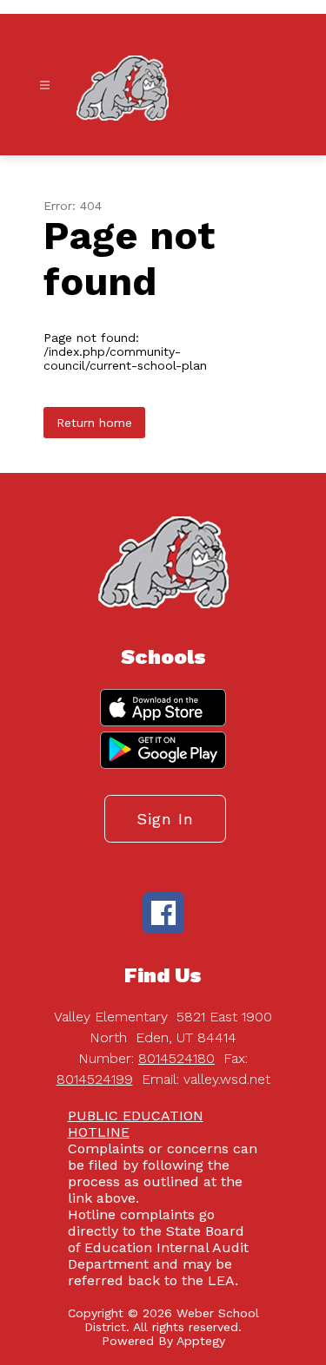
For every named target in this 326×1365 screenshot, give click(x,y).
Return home (94, 423)
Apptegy (200, 1341)
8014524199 (95, 1079)
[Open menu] (45, 85)
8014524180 (176, 1058)
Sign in (165, 819)
